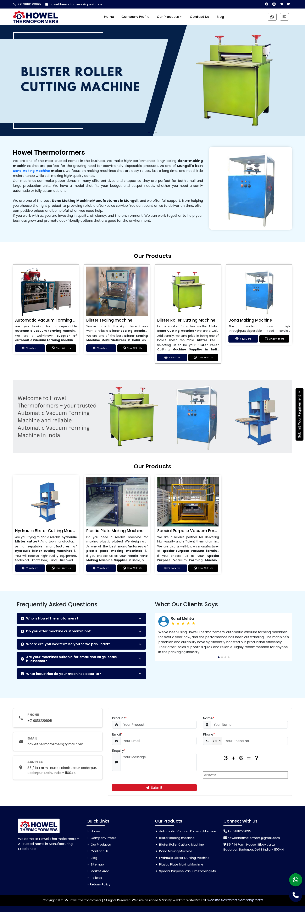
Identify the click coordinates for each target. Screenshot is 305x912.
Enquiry (119, 750)
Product (119, 718)
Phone (209, 734)
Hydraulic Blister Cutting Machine (48, 531)
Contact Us (199, 16)
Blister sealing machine (109, 320)
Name (208, 718)
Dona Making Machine (31, 171)
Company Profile (135, 16)
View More (32, 348)
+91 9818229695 (29, 4)
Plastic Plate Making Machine (115, 531)
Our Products (168, 16)
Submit (156, 787)
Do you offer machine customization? (58, 631)
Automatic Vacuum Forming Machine (52, 320)
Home (109, 16)
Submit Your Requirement (299, 416)
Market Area (99, 871)
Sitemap (97, 864)
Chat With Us (63, 348)
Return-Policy (100, 884)
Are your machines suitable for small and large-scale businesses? (71, 659)
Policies (96, 877)
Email (117, 734)
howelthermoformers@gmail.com (75, 4)
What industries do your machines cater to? (63, 673)
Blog (220, 16)
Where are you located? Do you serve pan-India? (68, 644)
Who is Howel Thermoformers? (52, 618)
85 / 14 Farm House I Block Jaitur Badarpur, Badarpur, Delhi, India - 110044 (62, 770)
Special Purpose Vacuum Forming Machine (199, 531)
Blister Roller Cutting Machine (186, 320)
